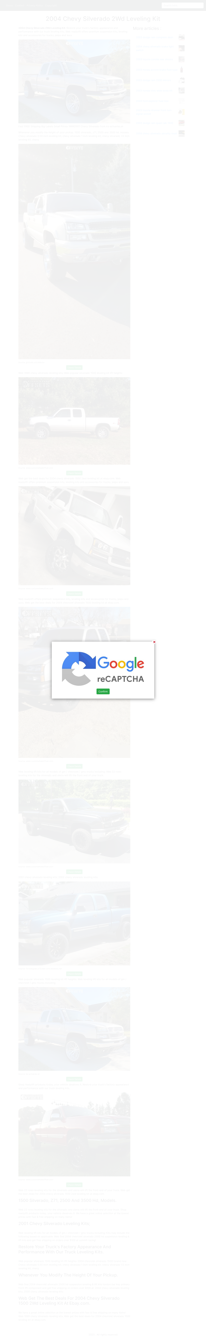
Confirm (103, 691)
